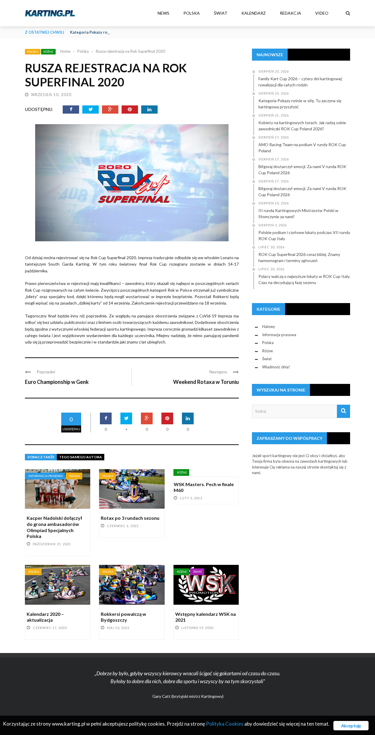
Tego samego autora (80, 457)
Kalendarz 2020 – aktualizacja (45, 617)
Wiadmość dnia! (276, 367)
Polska (191, 13)
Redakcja (290, 13)
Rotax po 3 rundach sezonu (130, 518)
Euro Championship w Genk (57, 382)
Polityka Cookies (224, 724)
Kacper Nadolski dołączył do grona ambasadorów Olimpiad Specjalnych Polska (54, 527)
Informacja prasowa (45, 476)
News (163, 13)
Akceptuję (351, 725)
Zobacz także (40, 457)
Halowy (268, 326)
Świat (220, 13)
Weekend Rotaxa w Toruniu (206, 382)
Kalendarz (253, 13)
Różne (48, 51)
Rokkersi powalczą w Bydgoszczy (123, 617)
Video (321, 13)
